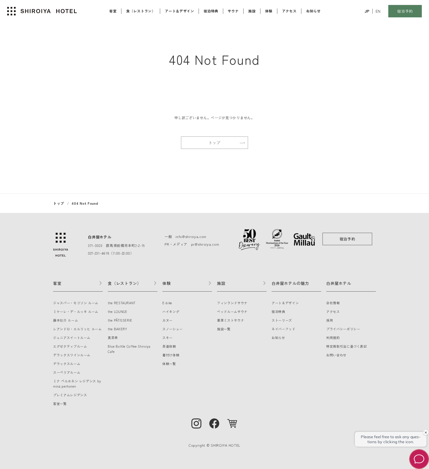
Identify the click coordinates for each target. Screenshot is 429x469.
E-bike (167, 303)
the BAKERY (117, 329)
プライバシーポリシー (343, 329)
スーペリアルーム (66, 372)
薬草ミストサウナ (230, 320)
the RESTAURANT (122, 303)
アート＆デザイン (179, 10)
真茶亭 (113, 337)
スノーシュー (172, 329)
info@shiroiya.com (191, 236)
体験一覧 (169, 363)
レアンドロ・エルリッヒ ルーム (77, 329)
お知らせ (313, 10)
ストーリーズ (282, 320)
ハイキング (170, 311)
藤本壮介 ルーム (65, 320)
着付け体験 (170, 355)
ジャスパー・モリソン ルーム (75, 303)
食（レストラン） (140, 10)
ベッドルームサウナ (232, 311)
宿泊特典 (211, 10)
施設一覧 (224, 329)
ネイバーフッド (283, 329)
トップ (214, 142)
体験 (268, 10)
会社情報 (333, 303)
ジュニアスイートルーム (71, 337)
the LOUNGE (117, 311)
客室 (112, 10)
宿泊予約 (405, 11)
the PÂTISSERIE (120, 320)
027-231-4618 (98, 253)
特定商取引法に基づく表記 (346, 346)
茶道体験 (169, 346)
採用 (329, 320)
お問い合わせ (336, 355)
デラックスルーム (66, 363)
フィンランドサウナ (232, 303)
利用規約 (333, 337)
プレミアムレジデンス (70, 395)
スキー (167, 337)
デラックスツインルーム (71, 355)
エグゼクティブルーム (70, 346)
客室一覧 (60, 403)
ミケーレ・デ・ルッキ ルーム (75, 311)
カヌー (167, 320)
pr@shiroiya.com (205, 244)
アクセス (289, 10)
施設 (251, 10)
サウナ (233, 10)
